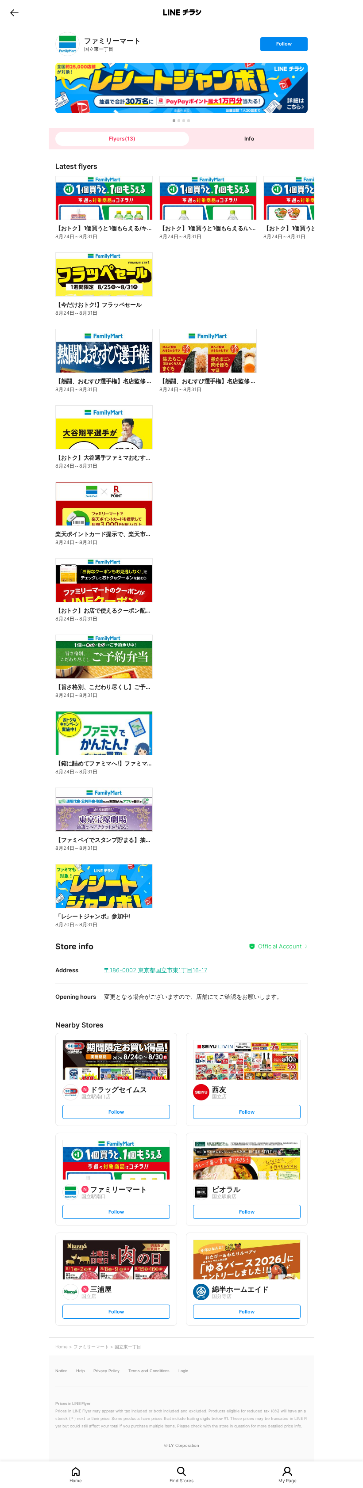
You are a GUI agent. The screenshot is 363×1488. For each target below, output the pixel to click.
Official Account (280, 946)
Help (80, 1371)
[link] (67, 44)
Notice (61, 1371)
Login (183, 1371)
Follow (284, 45)
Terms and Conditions (149, 1371)
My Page (287, 1480)
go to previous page (14, 12)
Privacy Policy (106, 1371)
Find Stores (181, 1480)
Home (76, 1480)
